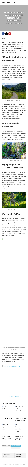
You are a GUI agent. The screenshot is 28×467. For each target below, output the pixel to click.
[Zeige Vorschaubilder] (14, 396)
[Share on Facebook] (3, 33)
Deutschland (6, 445)
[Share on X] (6, 33)
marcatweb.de (9, 2)
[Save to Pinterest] (9, 33)
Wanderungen (18, 23)
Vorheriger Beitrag (6, 455)
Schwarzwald (15, 448)
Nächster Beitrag (18, 455)
